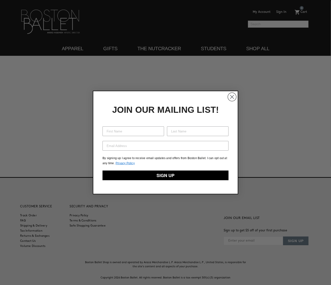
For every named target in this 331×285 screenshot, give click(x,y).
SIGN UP (165, 175)
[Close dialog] (232, 97)
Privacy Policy (125, 163)
